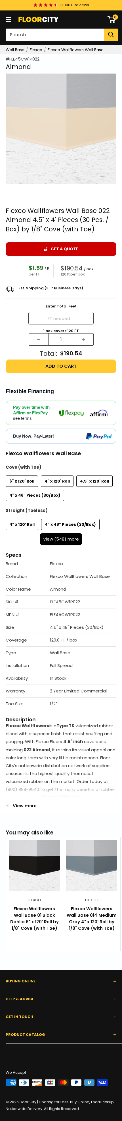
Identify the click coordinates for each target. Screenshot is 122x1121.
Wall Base (15, 50)
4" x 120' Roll (57, 481)
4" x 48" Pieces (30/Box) (34, 495)
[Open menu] (8, 19)
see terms (22, 418)
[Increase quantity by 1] (83, 339)
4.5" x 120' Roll (94, 481)
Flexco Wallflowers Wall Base (76, 50)
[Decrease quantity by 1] (38, 339)
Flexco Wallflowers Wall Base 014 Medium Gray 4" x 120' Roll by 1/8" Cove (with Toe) (92, 918)
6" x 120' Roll (21, 481)
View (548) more (61, 539)
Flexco (36, 50)
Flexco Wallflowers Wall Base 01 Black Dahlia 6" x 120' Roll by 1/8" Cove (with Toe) (34, 918)
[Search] (111, 35)
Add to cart (61, 366)
